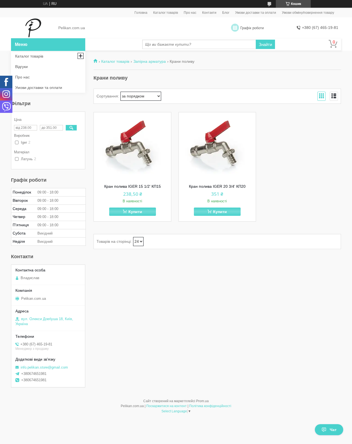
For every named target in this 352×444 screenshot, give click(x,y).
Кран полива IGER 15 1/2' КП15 (132, 186)
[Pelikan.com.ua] (33, 28)
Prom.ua (202, 401)
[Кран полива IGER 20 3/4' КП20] (217, 146)
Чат (333, 429)
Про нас (190, 13)
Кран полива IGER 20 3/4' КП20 (217, 186)
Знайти (265, 44)
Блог (225, 13)
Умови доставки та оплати (255, 13)
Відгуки (21, 66)
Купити (135, 211)
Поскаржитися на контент (166, 406)
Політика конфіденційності (210, 406)
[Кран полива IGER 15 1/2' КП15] (132, 146)
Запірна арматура (149, 61)
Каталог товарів (165, 13)
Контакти (209, 13)
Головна (140, 13)
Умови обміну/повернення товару (308, 13)
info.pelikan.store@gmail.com (44, 367)
